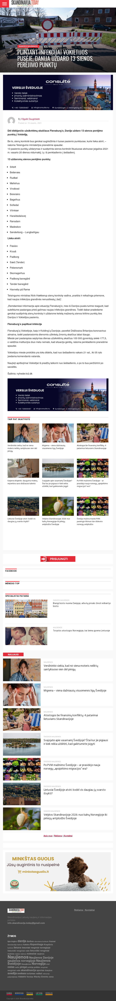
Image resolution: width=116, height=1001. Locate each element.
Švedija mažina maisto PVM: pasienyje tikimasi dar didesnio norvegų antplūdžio (90, 521)
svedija (12, 973)
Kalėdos (26, 944)
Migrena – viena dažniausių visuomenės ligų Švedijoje (53, 447)
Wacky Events (41, 976)
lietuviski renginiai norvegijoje (36, 947)
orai (48, 964)
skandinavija (28, 970)
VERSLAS (49, 993)
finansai (52, 941)
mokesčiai (31, 953)
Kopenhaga (36, 944)
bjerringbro (12, 941)
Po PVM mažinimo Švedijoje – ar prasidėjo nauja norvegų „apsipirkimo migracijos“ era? (92, 483)
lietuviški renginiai (39, 950)
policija (30, 967)
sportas (40, 970)
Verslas (29, 976)
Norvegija (39, 963)
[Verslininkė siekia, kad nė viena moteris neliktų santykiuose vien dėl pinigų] (23, 441)
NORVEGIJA (19, 993)
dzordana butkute (41, 941)
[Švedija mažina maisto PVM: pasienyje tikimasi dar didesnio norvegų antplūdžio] (93, 515)
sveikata (21, 973)
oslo (17, 967)
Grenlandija (12, 944)
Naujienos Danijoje (41, 957)
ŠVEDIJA (30, 993)
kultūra (10, 948)
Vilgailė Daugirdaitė (30, 118)
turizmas (31, 973)
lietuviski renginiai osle (18, 950)
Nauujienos (26, 964)
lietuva (17, 947)
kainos (20, 944)
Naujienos (18, 957)
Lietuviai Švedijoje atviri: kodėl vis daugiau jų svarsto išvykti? (21, 520)
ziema (51, 976)
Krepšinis (48, 944)
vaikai (39, 973)
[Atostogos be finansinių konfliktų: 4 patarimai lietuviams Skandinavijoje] (93, 441)
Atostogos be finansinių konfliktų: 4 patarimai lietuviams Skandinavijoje (91, 447)
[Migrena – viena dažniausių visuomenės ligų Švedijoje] (58, 441)
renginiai (44, 967)
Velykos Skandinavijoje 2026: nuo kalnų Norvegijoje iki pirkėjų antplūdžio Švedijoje (56, 521)
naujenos (40, 954)
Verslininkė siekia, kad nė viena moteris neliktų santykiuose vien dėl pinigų (22, 448)
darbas (30, 941)
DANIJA (9, 993)
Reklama (58, 835)
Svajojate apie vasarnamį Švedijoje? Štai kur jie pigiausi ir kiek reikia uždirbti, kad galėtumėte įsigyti (57, 483)
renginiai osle (14, 970)
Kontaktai (68, 835)
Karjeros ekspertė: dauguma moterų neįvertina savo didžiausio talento (22, 482)
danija (22, 941)
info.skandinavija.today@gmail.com (26, 922)
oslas (11, 967)
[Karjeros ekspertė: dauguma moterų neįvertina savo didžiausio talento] (23, 476)
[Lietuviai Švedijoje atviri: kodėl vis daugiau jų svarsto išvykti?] (23, 515)
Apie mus (48, 835)
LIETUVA (39, 993)
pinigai (23, 967)
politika (37, 967)
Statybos (48, 970)
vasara (22, 976)
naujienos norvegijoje (21, 961)
